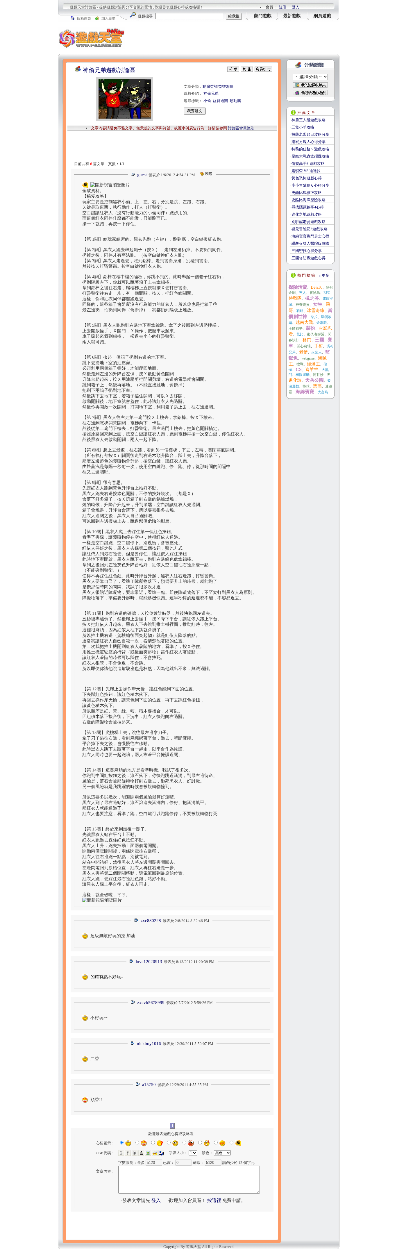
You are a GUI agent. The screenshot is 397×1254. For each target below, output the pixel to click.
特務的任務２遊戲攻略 (310, 149)
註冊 (282, 7)
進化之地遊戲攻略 (307, 214)
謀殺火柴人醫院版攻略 (310, 243)
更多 (324, 275)
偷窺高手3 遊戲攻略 (308, 163)
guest (142, 174)
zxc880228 (151, 920)
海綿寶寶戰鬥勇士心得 (310, 236)
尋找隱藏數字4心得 (308, 207)
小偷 (207, 101)
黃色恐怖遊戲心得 (307, 178)
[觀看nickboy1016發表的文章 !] (132, 1044)
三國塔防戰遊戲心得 (309, 258)
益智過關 (220, 101)
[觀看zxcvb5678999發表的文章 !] (132, 1003)
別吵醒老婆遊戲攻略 (309, 221)
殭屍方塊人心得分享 (309, 142)
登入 (295, 7)
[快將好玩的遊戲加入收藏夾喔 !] (310, 84)
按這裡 (214, 1200)
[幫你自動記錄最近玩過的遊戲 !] (310, 92)
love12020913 (149, 961)
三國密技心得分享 (307, 251)
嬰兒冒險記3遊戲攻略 (310, 229)
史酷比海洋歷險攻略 (309, 200)
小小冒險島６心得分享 (310, 185)
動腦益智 (210, 86)
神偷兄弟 (211, 93)
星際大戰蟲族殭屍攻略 (310, 156)
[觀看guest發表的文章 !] (132, 175)
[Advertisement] (232, 38)
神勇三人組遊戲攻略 (309, 120)
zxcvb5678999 (150, 1002)
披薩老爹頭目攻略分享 (310, 134)
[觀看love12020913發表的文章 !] (131, 962)
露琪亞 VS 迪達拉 (306, 171)
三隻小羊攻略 (303, 127)
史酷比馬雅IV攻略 (307, 192)
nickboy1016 (149, 1043)
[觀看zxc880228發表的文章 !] (136, 921)
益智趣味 (225, 86)
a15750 (149, 1084)
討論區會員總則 (241, 128)
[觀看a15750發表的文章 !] (137, 1084)
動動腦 (235, 101)
